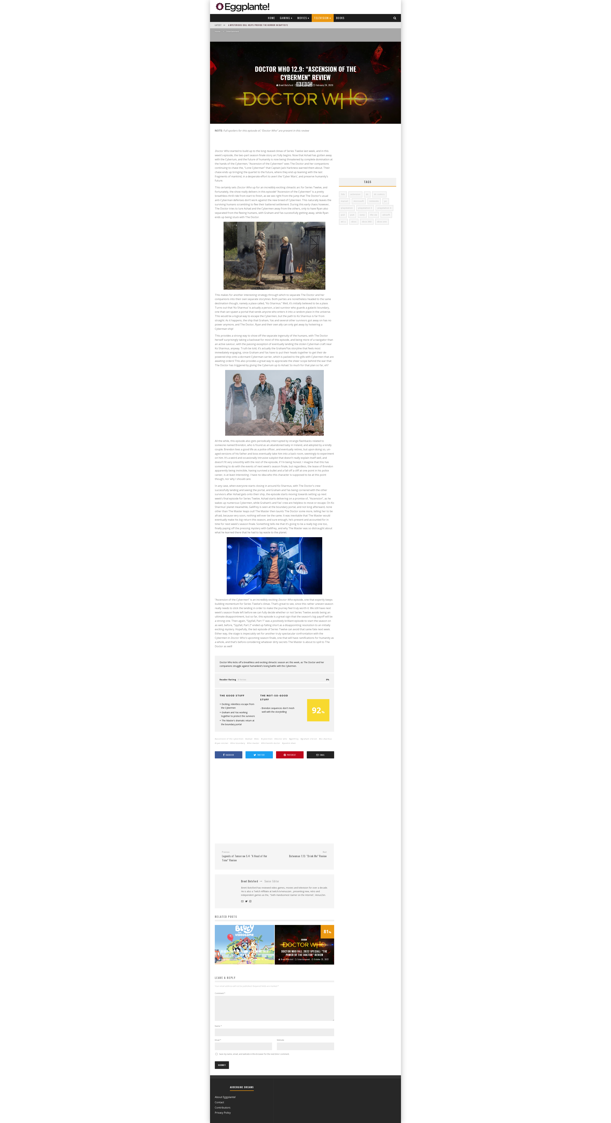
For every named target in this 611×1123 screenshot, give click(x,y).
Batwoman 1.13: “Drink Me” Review (308, 854)
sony (362, 214)
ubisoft (386, 214)
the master (253, 743)
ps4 (352, 214)
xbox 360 (367, 221)
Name (218, 1026)
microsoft (359, 201)
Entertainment (304, 85)
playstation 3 (365, 208)
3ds (343, 194)
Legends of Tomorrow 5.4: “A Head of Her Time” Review (244, 856)
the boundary (238, 743)
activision (355, 194)
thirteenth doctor (271, 743)
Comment (220, 993)
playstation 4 (384, 208)
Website (280, 1040)
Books (340, 18)
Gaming (285, 18)
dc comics (379, 194)
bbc (257, 739)
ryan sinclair (222, 743)
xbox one (382, 221)
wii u (343, 221)
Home (271, 18)
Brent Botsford (285, 85)
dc (367, 194)
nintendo (374, 201)
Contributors (222, 1107)
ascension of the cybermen (229, 739)
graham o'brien (309, 739)
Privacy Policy (223, 1112)
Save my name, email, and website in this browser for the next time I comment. (254, 1054)
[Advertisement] (274, 801)
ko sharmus (326, 739)
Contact (219, 1102)
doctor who (281, 739)
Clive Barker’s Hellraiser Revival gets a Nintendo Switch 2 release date (266, 25)
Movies (302, 18)
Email (218, 1040)
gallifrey (294, 739)
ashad (249, 739)
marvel (344, 201)
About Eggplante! (225, 1097)
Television (321, 18)
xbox (353, 221)
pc (385, 201)
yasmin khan (289, 743)
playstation (347, 208)
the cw (373, 214)
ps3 (343, 214)
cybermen (267, 739)
